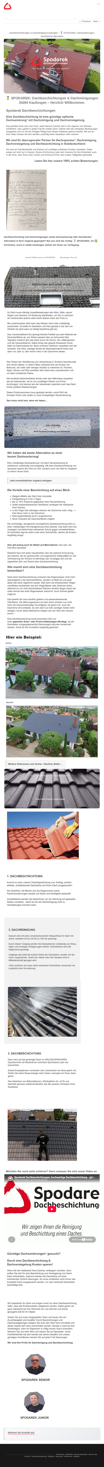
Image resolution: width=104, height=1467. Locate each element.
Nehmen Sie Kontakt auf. (21, 1432)
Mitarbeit (77, 1456)
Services (27, 1456)
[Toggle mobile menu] (99, 4)
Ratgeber (51, 1456)
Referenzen (68, 1456)
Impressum (59, 1456)
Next (95, 21)
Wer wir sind (93, 1454)
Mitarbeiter (69, 1454)
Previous (86, 21)
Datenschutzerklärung (39, 1456)
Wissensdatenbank (80, 1454)
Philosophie (60, 1454)
